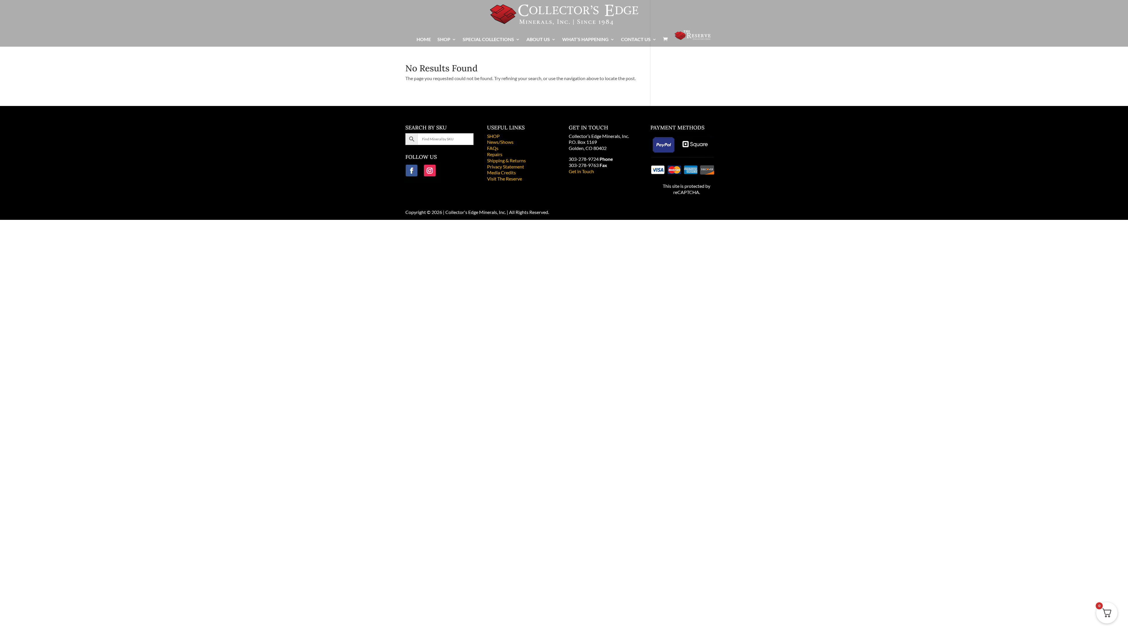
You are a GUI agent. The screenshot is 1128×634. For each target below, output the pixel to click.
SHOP (493, 136)
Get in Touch (581, 171)
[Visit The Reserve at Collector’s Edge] (692, 38)
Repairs (494, 154)
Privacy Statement (505, 166)
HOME (424, 39)
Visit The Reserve (504, 178)
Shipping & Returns (506, 160)
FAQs (492, 148)
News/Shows (500, 142)
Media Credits (501, 172)
